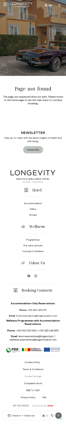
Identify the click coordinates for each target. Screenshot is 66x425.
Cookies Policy (32, 362)
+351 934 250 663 (26, 330)
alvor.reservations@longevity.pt (36, 336)
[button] (58, 415)
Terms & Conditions (33, 369)
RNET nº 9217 (33, 390)
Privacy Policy (28, 397)
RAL (44, 397)
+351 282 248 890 (49, 330)
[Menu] (5, 4)
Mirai (50, 405)
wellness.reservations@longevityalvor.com (33, 339)
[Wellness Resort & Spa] (36, 276)
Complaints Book (33, 383)
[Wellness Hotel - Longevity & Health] (29, 276)
